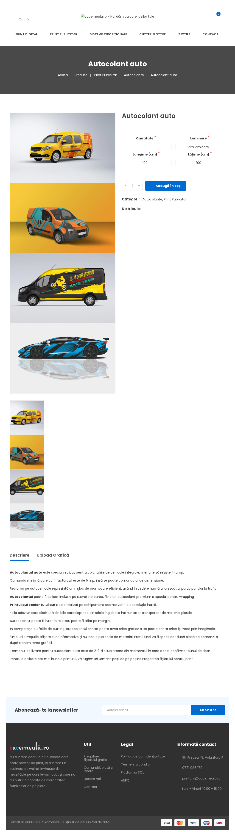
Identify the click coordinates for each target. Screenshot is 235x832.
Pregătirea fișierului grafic (95, 758)
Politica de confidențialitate (143, 756)
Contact (210, 34)
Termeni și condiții (135, 764)
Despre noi (92, 779)
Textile (184, 34)
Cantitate (145, 138)
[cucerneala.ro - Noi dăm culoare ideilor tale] (117, 16)
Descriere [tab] (19, 555)
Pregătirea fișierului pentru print (167, 659)
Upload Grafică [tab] (53, 555)
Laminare (199, 138)
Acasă (63, 75)
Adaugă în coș (168, 185)
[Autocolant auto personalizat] (107, 121)
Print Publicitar (63, 34)
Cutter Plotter (152, 34)
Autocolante (134, 75)
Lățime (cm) (199, 154)
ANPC (125, 780)
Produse (81, 75)
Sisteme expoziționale (108, 34)
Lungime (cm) (145, 154)
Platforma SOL (132, 772)
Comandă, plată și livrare (98, 769)
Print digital (26, 34)
